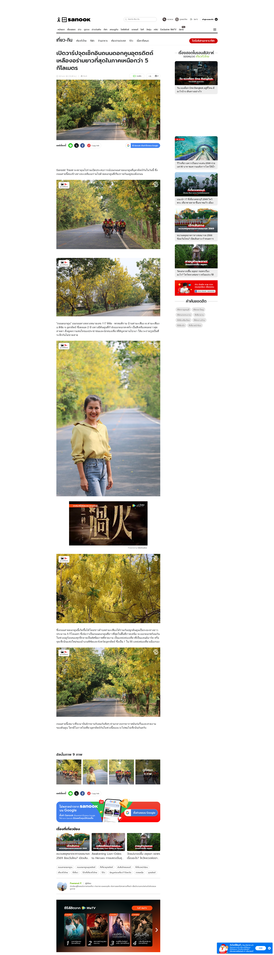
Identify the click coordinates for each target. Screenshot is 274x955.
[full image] (68, 771)
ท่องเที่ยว (112, 331)
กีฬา (105, 29)
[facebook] (82, 145)
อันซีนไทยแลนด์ (124, 867)
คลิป (156, 29)
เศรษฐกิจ (114, 29)
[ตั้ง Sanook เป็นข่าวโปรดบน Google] (108, 810)
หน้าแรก (61, 29)
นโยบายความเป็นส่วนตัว (236, 951)
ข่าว (79, 29)
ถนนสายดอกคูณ (65, 867)
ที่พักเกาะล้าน (199, 320)
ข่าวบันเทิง (96, 29)
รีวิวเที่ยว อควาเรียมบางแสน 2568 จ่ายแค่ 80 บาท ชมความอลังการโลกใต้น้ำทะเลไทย (196, 166)
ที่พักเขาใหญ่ (198, 309)
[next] (156, 930)
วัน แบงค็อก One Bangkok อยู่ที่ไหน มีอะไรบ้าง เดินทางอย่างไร (195, 89)
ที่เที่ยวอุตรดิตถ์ (106, 867)
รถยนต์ (135, 29)
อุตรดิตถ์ (152, 872)
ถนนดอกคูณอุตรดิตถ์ (86, 867)
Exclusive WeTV (168, 29)
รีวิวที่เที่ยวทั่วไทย (90, 872)
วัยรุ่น (148, 29)
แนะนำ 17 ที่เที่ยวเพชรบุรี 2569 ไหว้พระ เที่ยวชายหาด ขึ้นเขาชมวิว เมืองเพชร (195, 202)
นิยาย (181, 29)
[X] (76, 145)
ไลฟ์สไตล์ (125, 29)
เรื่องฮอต (71, 29)
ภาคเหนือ (140, 872)
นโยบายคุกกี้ (249, 951)
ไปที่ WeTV (142, 908)
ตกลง (260, 948)
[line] (70, 145)
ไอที (142, 29)
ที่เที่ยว (75, 872)
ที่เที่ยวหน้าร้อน (141, 867)
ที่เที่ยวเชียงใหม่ (183, 320)
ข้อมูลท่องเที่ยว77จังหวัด (120, 872)
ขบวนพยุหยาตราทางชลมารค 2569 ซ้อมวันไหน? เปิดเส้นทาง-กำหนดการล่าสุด (195, 239)
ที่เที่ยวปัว (181, 325)
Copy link (95, 145)
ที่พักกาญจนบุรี (183, 309)
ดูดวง (86, 29)
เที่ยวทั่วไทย (63, 872)
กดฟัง (139, 76)
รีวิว (103, 872)
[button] (126, 19)
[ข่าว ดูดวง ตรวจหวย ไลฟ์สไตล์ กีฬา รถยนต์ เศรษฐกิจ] (73, 19)
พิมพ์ (85, 76)
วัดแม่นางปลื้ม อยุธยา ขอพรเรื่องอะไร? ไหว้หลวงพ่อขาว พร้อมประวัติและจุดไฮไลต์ (195, 274)
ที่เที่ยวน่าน (199, 314)
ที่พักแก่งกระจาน (184, 314)
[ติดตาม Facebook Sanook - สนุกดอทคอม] (196, 287)
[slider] (96, 541)
